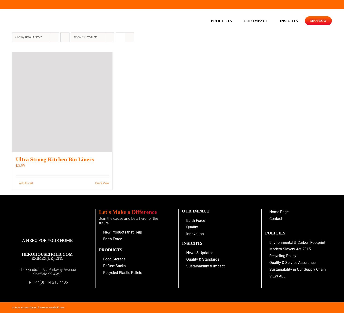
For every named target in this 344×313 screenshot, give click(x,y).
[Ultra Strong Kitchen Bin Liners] (62, 102)
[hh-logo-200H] (47, 15)
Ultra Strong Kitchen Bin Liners (55, 159)
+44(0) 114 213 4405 (50, 282)
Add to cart (26, 183)
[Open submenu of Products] (234, 21)
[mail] (21, 4)
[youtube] (13, 4)
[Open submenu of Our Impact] (270, 21)
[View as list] (129, 37)
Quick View (102, 183)
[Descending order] (65, 37)
